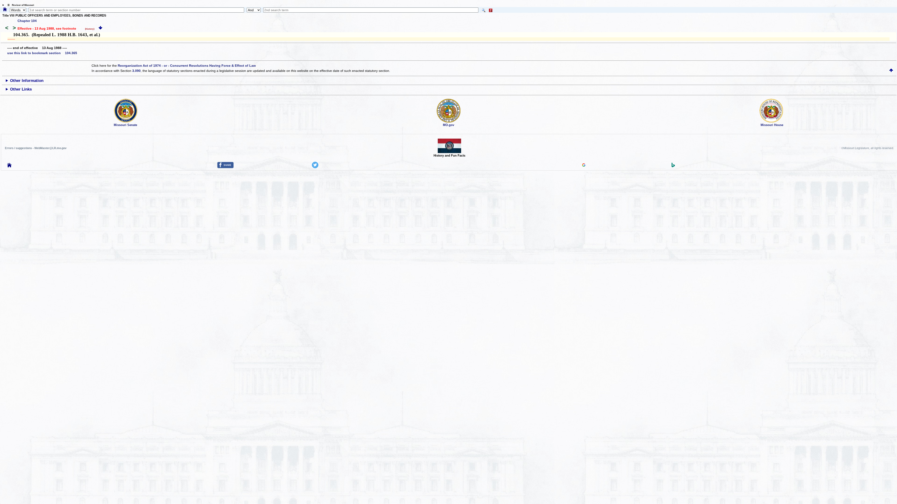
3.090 (136, 71)
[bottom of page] (100, 28)
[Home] (5, 9)
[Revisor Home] (9, 166)
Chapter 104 (27, 21)
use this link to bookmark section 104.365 (42, 53)
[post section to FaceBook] (225, 167)
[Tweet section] (315, 167)
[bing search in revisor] (673, 166)
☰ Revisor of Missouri (19, 5)
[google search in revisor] (583, 165)
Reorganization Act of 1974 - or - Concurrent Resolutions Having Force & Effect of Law (187, 65)
